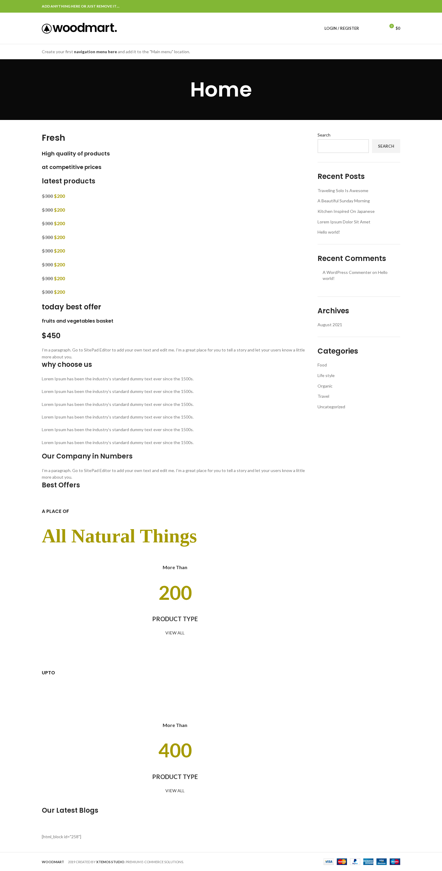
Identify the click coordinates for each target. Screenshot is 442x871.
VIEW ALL (175, 632)
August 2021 (330, 324)
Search (324, 134)
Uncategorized (331, 406)
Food (322, 364)
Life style (326, 375)
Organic (325, 385)
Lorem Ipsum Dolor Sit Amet (344, 221)
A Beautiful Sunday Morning (344, 200)
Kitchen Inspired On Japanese (346, 211)
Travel (323, 396)
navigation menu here (95, 51)
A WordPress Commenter (347, 272)
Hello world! (329, 232)
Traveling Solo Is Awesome (343, 190)
